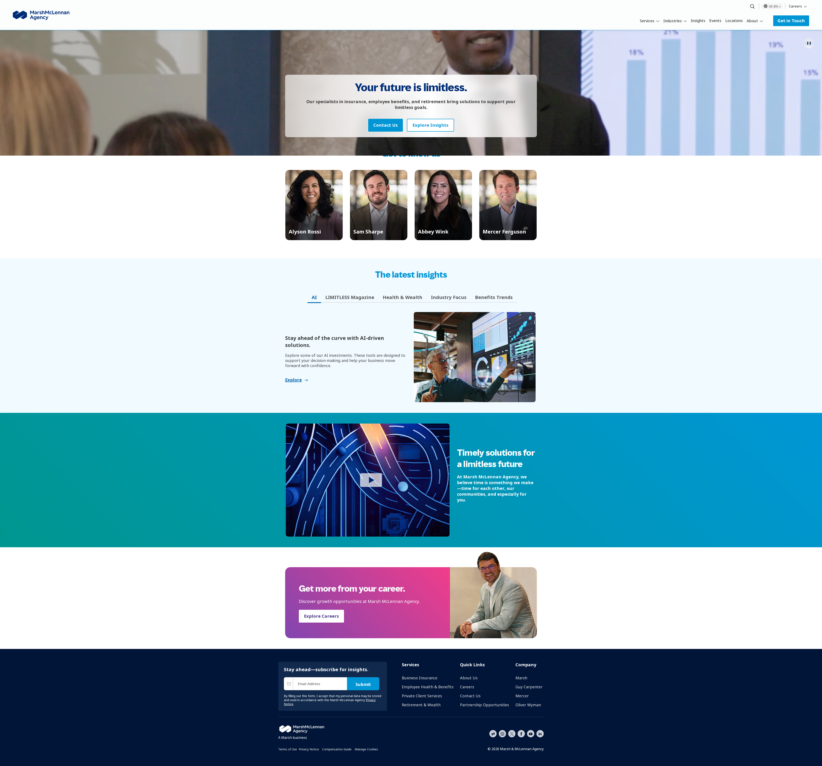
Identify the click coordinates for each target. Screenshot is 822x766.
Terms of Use (287, 749)
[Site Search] (752, 7)
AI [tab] (314, 297)
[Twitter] (511, 733)
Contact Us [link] (385, 125)
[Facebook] (521, 733)
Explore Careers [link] (321, 616)
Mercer (522, 695)
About (752, 20)
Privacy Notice (309, 749)
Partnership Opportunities (484, 704)
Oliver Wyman (528, 704)
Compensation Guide (336, 749)
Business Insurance (419, 677)
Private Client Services (422, 695)
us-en (773, 6)
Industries (672, 20)
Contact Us (470, 695)
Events (715, 20)
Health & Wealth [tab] (402, 297)
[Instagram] (502, 734)
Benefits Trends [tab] (494, 297)
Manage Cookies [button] (366, 749)
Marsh (521, 677)
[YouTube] (530, 733)
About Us (469, 677)
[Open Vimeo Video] (368, 480)
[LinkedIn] (540, 733)
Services (647, 20)
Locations (734, 20)
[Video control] (809, 43)
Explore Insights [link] (430, 125)
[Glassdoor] (493, 734)
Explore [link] (293, 380)
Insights (698, 20)
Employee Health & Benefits (428, 686)
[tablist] (411, 297)
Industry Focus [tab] (448, 297)
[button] (314, 205)
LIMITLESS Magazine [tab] (349, 297)
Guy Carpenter (528, 686)
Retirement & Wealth (421, 704)
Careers (795, 6)
